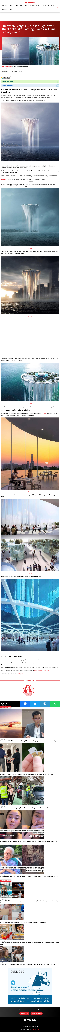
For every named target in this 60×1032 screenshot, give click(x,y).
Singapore (11, 5)
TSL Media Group (35, 1029)
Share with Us (24, 1013)
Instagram (20, 674)
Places (9, 66)
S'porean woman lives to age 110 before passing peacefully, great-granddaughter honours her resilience (29, 876)
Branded (53, 5)
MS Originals (5, 9)
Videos (12, 9)
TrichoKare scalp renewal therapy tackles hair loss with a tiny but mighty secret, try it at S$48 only (27, 964)
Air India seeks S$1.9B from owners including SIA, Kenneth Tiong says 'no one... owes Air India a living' (28, 741)
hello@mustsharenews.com (41, 670)
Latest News (5, 5)
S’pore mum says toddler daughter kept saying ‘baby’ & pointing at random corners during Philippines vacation (28, 842)
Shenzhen (3, 179)
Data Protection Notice (37, 1024)
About (13, 1024)
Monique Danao (7, 71)
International (19, 5)
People (26, 5)
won (46, 171)
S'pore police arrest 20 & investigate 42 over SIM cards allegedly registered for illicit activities (26, 774)
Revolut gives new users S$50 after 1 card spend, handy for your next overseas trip (23, 922)
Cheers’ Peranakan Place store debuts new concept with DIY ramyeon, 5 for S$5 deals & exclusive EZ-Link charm (29, 943)
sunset (44, 413)
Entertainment (46, 5)
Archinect (10, 495)
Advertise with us (37, 1013)
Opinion (32, 5)
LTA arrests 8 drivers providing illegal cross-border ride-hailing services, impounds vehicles (25, 808)
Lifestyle (38, 5)
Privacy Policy (50, 1024)
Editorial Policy (23, 1024)
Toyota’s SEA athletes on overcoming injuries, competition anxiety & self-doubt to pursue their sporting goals (29, 901)
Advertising (5, 1024)
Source (30, 163)
